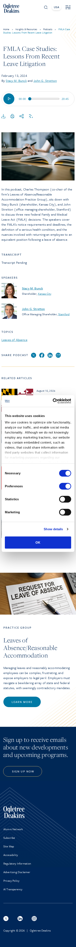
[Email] (58, 355)
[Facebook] (41, 355)
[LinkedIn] (50, 355)
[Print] (12, 116)
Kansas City (45, 294)
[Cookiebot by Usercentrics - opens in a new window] (53, 401)
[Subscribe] (31, 116)
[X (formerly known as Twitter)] (5, 918)
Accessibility (10, 855)
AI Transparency (12, 889)
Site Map (8, 846)
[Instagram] (34, 918)
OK (37, 542)
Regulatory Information (17, 863)
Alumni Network (13, 829)
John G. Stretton (45, 80)
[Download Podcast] (3, 116)
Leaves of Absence (14, 339)
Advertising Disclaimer (16, 872)
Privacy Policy (11, 881)
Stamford (63, 314)
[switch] (65, 486)
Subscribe (9, 838)
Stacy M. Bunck (16, 80)
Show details (53, 529)
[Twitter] (33, 355)
